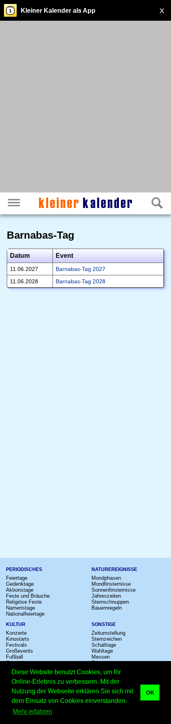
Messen (100, 657)
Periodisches (24, 569)
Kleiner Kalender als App (58, 10)
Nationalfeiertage (25, 614)
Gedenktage (20, 584)
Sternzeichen (106, 639)
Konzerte (16, 633)
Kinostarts (17, 639)
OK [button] (150, 692)
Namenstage (20, 608)
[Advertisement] (85, 107)
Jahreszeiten (106, 596)
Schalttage (103, 645)
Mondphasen (106, 578)
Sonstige (103, 624)
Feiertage (16, 578)
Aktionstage (19, 590)
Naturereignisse (114, 569)
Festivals (16, 645)
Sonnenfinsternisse (113, 590)
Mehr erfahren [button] (32, 711)
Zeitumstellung (108, 633)
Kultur (15, 624)
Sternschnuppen (110, 602)
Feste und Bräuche (28, 596)
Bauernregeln (106, 608)
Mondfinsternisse (111, 584)
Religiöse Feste (24, 602)
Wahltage (102, 651)
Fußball (14, 657)
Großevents (19, 651)
